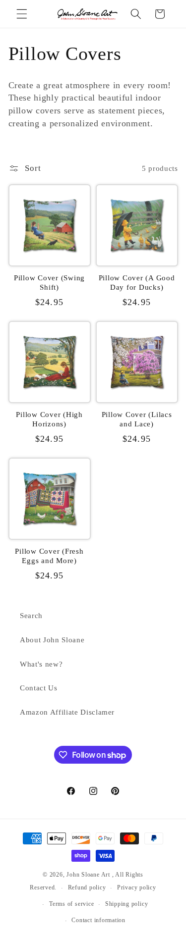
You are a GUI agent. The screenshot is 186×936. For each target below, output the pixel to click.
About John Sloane (52, 639)
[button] (22, 14)
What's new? (41, 664)
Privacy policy (136, 887)
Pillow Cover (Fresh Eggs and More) (49, 556)
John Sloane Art (88, 874)
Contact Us (39, 687)
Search (31, 615)
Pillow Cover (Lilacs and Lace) (137, 419)
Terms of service (71, 903)
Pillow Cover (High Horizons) (49, 419)
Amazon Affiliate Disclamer (67, 712)
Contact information (98, 920)
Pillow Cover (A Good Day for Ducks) (137, 282)
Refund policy (87, 887)
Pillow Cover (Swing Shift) (49, 282)
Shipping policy (126, 903)
